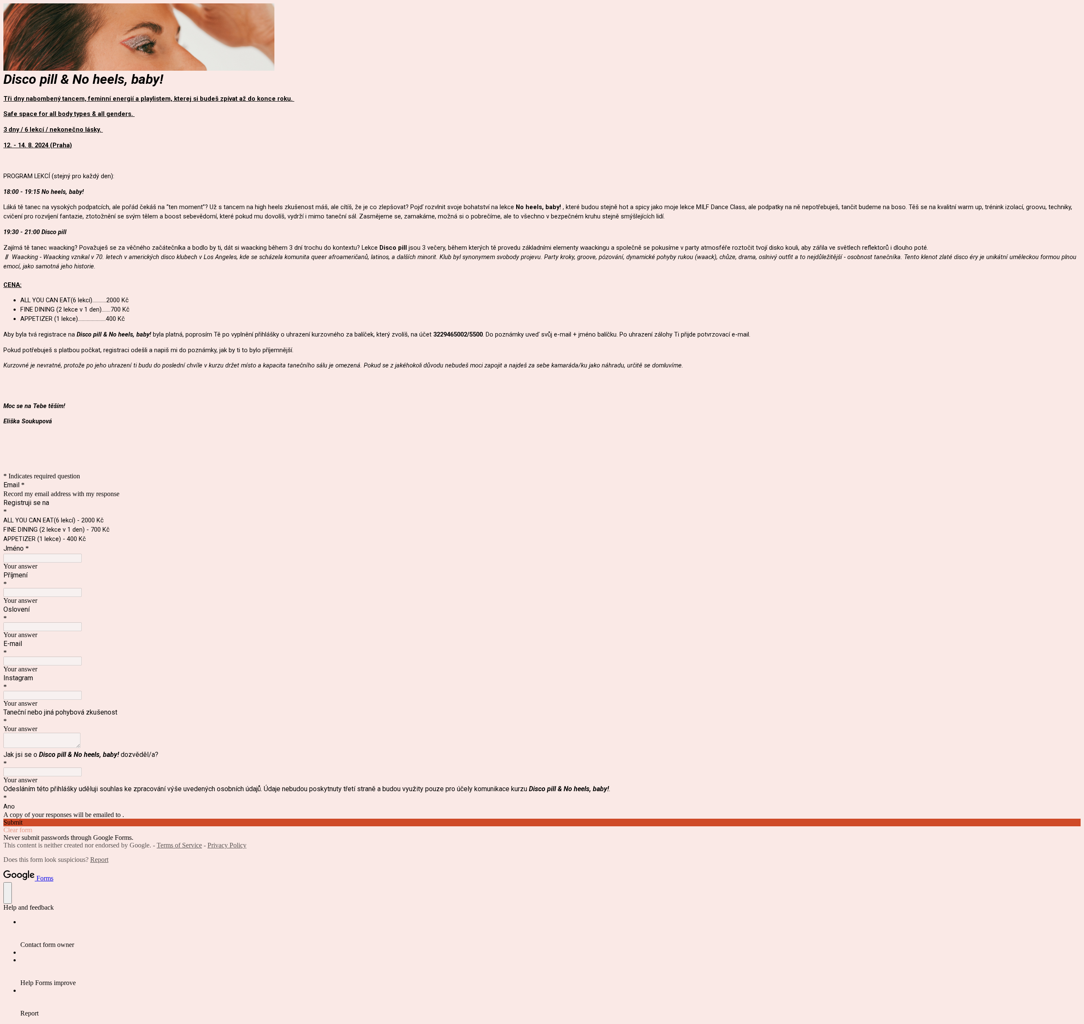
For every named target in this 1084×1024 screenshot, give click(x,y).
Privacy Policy (226, 845)
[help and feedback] (7, 893)
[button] (542, 822)
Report (99, 859)
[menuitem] (550, 933)
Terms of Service (179, 845)
